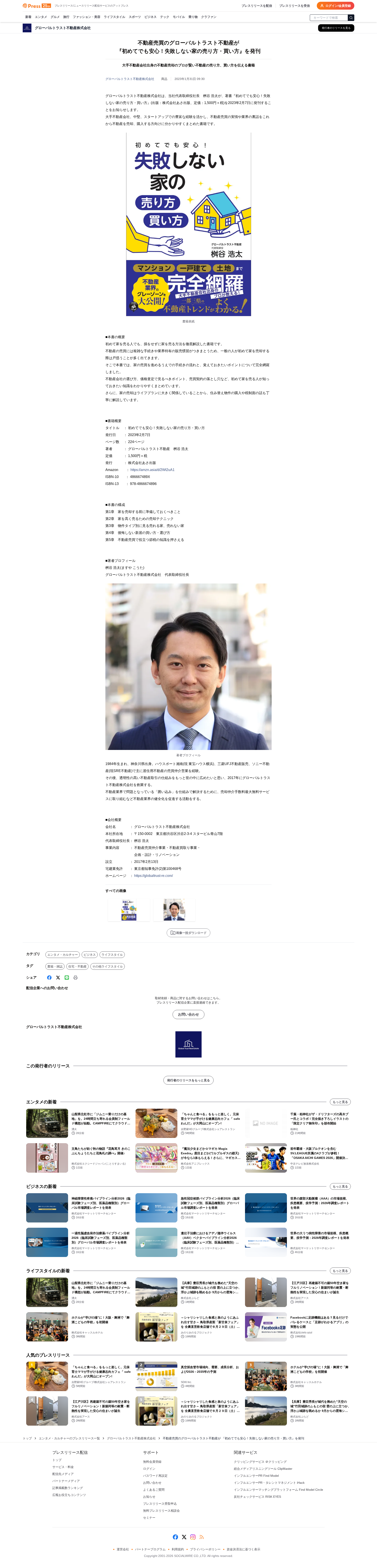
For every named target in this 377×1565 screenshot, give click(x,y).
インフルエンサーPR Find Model (256, 1475)
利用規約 (178, 1549)
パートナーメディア (66, 1481)
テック (164, 17)
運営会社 (123, 1549)
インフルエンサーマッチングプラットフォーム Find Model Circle (278, 1489)
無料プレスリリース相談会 (161, 1510)
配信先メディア (63, 1474)
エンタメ (41, 17)
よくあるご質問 (154, 1489)
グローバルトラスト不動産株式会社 (129, 79)
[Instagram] (192, 1537)
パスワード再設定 (155, 1475)
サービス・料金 (63, 1467)
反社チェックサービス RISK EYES (257, 1496)
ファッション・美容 (86, 17)
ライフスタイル (114, 17)
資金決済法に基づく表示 (243, 1549)
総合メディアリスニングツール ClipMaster (263, 1468)
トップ (27, 1438)
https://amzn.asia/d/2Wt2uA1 (152, 470)
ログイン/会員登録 (338, 5)
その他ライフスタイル (107, 966)
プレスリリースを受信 (294, 5)
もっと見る (340, 1102)
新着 (28, 17)
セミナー (149, 1517)
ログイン (149, 1468)
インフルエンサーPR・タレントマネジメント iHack (269, 1482)
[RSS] (201, 1537)
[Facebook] (49, 977)
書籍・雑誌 (55, 966)
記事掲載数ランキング (67, 1488)
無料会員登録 (152, 1461)
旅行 (66, 17)
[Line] (67, 977)
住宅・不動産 (77, 966)
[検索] (351, 17)
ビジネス (150, 17)
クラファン (208, 17)
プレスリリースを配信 (257, 5)
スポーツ (135, 17)
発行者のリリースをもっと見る (188, 1080)
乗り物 (193, 17)
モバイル (179, 17)
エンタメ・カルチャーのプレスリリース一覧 (69, 1438)
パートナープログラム (150, 1549)
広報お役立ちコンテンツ (69, 1495)
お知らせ (149, 1496)
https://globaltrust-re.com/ (153, 876)
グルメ (55, 17)
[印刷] (75, 977)
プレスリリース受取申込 (160, 1503)
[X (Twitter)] (58, 977)
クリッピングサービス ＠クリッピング (260, 1461)
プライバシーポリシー (205, 1549)
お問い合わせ (188, 1014)
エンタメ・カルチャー (62, 954)
